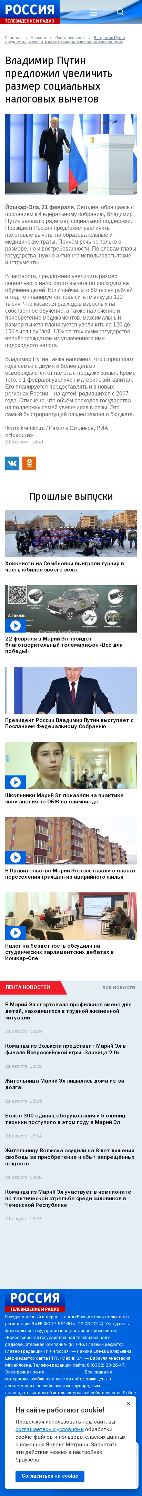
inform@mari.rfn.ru (65, 1372)
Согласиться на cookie (50, 1476)
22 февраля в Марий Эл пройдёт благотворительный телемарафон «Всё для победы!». (64, 645)
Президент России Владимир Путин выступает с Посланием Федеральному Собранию (69, 723)
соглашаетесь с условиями (50, 1429)
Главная (13, 38)
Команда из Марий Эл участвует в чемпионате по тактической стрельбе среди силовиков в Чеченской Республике (68, 1199)
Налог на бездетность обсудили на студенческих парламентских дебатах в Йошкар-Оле (59, 952)
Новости (38, 38)
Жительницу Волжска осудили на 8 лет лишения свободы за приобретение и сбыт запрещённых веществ (69, 1157)
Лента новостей (70, 38)
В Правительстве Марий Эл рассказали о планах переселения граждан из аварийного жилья (70, 874)
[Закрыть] (128, 1404)
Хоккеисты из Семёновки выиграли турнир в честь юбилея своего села (64, 567)
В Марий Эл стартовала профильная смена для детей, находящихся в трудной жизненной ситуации (68, 1011)
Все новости (118, 987)
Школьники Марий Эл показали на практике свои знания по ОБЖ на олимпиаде (64, 798)
